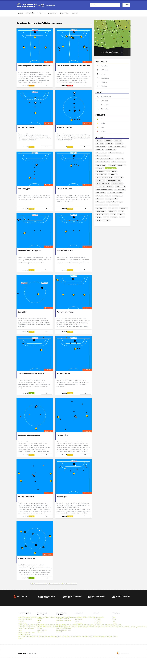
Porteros (108, 140)
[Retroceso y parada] (35, 169)
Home (21, 13)
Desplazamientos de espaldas (29, 435)
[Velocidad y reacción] (73, 107)
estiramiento (40, 632)
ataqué (39, 620)
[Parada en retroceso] (73, 169)
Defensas (118, 140)
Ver (46, 85)
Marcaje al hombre (112, 199)
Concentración (111, 168)
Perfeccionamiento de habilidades (106, 171)
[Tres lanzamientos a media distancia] (35, 353)
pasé (38, 622)
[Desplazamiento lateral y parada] (35, 230)
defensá (39, 628)
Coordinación (111, 149)
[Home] (27, 5)
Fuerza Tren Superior (103, 162)
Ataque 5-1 (124, 208)
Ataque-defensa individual (63, 630)
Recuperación (101, 165)
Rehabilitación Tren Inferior (104, 159)
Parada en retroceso (64, 189)
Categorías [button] (31, 13)
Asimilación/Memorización (104, 186)
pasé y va (39, 618)
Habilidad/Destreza (102, 214)
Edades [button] (42, 13)
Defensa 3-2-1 (101, 211)
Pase (98, 217)
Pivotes (99, 140)
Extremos (119, 143)
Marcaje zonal (118, 195)
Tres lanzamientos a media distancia (31, 373)
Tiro (113, 214)
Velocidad (100, 149)
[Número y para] (73, 476)
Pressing (99, 199)
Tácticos (104, 82)
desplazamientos (42, 626)
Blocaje (114, 217)
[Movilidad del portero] (73, 230)
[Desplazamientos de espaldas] (35, 415)
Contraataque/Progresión (104, 189)
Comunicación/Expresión (104, 177)
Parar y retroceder (63, 373)
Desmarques (100, 192)
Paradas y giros (62, 435)
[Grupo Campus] (46, 5)
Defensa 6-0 (114, 205)
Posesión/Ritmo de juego (115, 202)
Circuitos (99, 168)
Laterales (109, 143)
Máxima (70, 85)
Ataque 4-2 (112, 211)
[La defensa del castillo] (35, 538)
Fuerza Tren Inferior (102, 156)
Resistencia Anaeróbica (116, 152)
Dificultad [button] (53, 13)
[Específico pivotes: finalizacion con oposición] (73, 45)
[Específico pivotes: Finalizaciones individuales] (35, 45)
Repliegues (100, 202)
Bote (98, 220)
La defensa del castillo (26, 558)
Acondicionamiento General (117, 146)
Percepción (119, 177)
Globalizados (48, 554)
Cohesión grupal (117, 183)
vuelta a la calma (42, 630)
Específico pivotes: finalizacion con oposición (73, 66)
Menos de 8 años (106, 96)
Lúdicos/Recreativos (114, 180)
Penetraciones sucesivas (63, 628)
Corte (106, 217)
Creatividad (113, 174)
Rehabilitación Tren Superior (117, 165)
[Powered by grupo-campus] (123, 653)
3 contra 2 (59, 632)
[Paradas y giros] (73, 415)
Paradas (121, 214)
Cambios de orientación (115, 192)
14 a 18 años (105, 109)
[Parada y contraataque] (73, 292)
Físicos (103, 74)
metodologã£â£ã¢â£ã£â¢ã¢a (26, 632)
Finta (121, 211)
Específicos (49, 61)
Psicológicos (105, 78)
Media (31, 147)
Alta (31, 85)
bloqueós (39, 624)
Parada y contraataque (65, 312)
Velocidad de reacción (26, 127)
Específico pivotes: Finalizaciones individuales (34, 66)
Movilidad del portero (65, 250)
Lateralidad (22, 312)
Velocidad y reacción (64, 127)
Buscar (126, 5)
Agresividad (100, 180)
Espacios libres (120, 189)
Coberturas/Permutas (103, 195)
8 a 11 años (104, 100)
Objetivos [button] (65, 13)
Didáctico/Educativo (103, 183)
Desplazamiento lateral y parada (29, 250)
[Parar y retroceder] (73, 353)
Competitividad (101, 174)
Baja (31, 393)
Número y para (62, 497)
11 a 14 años (105, 105)
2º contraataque (101, 205)
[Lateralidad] (35, 292)
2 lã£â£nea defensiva (24, 634)
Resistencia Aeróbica (119, 162)
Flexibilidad (120, 159)
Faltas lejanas (101, 146)
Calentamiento (101, 152)
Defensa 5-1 (113, 208)
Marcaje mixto (101, 208)
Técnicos (104, 86)
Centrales (100, 143)
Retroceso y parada (25, 189)
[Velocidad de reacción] (35, 107)
